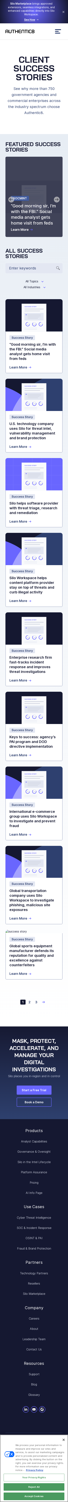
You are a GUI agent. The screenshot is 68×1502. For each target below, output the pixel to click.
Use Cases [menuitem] (34, 1206)
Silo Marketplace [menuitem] (34, 1294)
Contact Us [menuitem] (34, 1349)
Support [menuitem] (34, 1374)
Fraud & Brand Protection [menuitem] (34, 1248)
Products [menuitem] (34, 1130)
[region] (34, 1468)
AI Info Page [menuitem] (34, 1193)
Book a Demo (34, 1102)
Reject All (34, 1486)
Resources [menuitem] (34, 1363)
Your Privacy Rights (34, 1477)
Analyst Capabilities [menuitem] (34, 1141)
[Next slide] (57, 199)
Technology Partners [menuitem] (34, 1273)
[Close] (64, 1440)
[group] (34, 197)
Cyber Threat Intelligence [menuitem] (34, 1217)
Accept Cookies (34, 1496)
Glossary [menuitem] (34, 1395)
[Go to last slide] (11, 199)
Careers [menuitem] (34, 1318)
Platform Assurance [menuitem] (34, 1172)
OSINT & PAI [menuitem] (34, 1238)
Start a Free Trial (34, 1090)
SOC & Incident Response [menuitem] (34, 1228)
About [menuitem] (34, 1329)
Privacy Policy (34, 1470)
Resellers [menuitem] (34, 1283)
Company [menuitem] (34, 1307)
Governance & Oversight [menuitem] (34, 1151)
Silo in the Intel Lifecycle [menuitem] (34, 1162)
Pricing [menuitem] (34, 1182)
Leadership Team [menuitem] (34, 1339)
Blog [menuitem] (34, 1384)
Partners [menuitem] (34, 1262)
